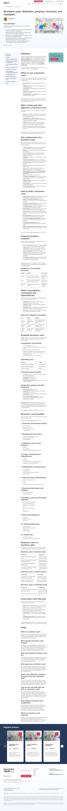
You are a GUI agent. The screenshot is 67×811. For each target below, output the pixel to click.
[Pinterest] (26, 771)
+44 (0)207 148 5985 (59, 1)
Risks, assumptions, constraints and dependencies (11, 72)
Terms (34, 775)
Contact (34, 770)
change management (37, 793)
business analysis (24, 793)
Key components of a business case (12, 65)
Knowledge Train (15, 748)
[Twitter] (28, 771)
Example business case (10, 74)
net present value (42, 264)
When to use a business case (11, 59)
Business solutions (36, 3)
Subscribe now (54, 59)
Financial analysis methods (11, 69)
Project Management (10, 6)
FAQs (7, 83)
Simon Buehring (11, 18)
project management (14, 793)
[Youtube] (24, 771)
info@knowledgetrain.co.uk (49, 1)
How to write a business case (11, 67)
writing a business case (34, 232)
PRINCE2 (19, 793)
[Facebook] (9, 45)
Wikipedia (35, 68)
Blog (52, 3)
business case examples (28, 410)
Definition (8, 57)
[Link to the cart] (58, 3)
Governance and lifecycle (10, 81)
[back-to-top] (3, 807)
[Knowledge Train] (7, 3)
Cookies (34, 772)
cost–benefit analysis (35, 264)
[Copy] (11, 45)
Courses (28, 3)
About (48, 3)
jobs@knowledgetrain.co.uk (56, 774)
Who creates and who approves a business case (12, 62)
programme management (30, 793)
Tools (44, 3)
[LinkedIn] (22, 771)
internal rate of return (26, 265)
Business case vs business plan (11, 79)
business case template (29, 420)
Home (5, 6)
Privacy (34, 774)
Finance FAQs (35, 769)
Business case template (10, 76)
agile (21, 793)
